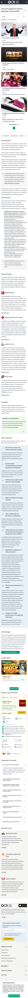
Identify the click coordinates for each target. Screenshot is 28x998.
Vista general (6, 135)
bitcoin (17, 255)
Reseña (9, 713)
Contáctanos (4, 952)
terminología (23, 154)
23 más (20, 753)
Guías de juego (14, 135)
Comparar (4, 713)
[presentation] (26, 424)
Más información (5, 313)
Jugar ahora (22, 712)
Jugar (22, 679)
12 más (3, 748)
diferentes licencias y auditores (12, 183)
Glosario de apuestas (10, 652)
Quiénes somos (5, 950)
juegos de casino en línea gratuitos (12, 216)
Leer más (5, 992)
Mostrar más (14, 688)
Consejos (21, 135)
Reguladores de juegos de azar (8, 958)
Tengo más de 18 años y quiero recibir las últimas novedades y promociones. (12, 934)
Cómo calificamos (5, 955)
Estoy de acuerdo (14, 996)
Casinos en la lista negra (7, 961)
